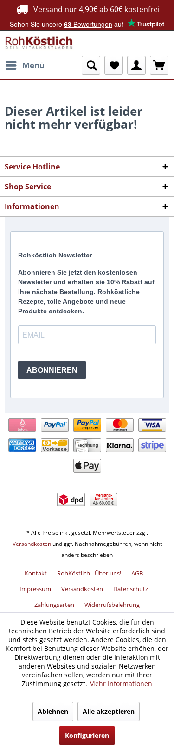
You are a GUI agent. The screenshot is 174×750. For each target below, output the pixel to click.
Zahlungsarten (54, 604)
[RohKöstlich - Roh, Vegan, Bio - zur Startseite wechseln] (39, 43)
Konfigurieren (87, 735)
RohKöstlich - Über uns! (89, 573)
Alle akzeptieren (109, 711)
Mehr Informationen (120, 683)
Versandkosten (32, 544)
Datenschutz (130, 589)
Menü (33, 65)
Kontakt (36, 573)
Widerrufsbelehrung (112, 604)
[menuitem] (24, 65)
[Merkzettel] (113, 65)
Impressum (35, 589)
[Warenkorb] (159, 65)
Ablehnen (53, 711)
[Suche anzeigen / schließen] (91, 65)
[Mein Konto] (136, 65)
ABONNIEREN (51, 370)
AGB (137, 573)
